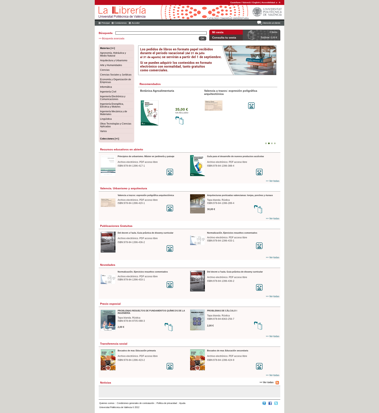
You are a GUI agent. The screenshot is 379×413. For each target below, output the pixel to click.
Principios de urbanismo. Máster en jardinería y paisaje (146, 156)
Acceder (136, 23)
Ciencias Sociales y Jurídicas (115, 74)
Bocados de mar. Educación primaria (137, 350)
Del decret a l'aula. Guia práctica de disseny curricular (145, 233)
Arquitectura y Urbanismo (113, 60)
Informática (106, 87)
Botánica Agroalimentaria (157, 90)
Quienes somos (106, 403)
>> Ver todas (272, 181)
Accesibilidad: (269, 2)
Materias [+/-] (107, 48)
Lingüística (106, 119)
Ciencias (105, 70)
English (256, 2)
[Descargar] (251, 108)
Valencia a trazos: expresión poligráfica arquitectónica (146, 195)
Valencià (246, 2)
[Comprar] (179, 124)
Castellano (235, 2)
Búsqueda (106, 33)
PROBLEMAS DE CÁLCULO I (222, 310)
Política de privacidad (167, 403)
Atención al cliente (271, 23)
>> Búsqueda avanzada (111, 38)
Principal (105, 23)
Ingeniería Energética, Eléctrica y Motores (112, 105)
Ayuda (182, 403)
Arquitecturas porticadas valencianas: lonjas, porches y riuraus (240, 195)
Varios (103, 131)
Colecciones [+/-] (109, 138)
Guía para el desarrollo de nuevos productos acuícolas (235, 156)
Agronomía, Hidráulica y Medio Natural (113, 54)
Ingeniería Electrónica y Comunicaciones (112, 98)
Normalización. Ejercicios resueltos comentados (232, 233)
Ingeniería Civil (108, 91)
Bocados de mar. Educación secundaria (227, 350)
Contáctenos (120, 23)
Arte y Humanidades (111, 65)
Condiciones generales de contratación (135, 403)
